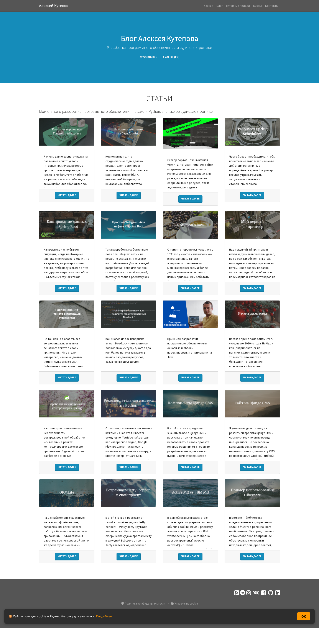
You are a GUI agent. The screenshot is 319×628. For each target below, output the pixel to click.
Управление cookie (186, 603)
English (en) (171, 57)
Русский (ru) (148, 57)
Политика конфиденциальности (145, 603)
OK (303, 616)
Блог (220, 6)
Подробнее (104, 616)
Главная (208, 6)
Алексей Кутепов (53, 5)
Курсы (257, 6)
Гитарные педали (238, 6)
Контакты (271, 6)
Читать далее (67, 195)
